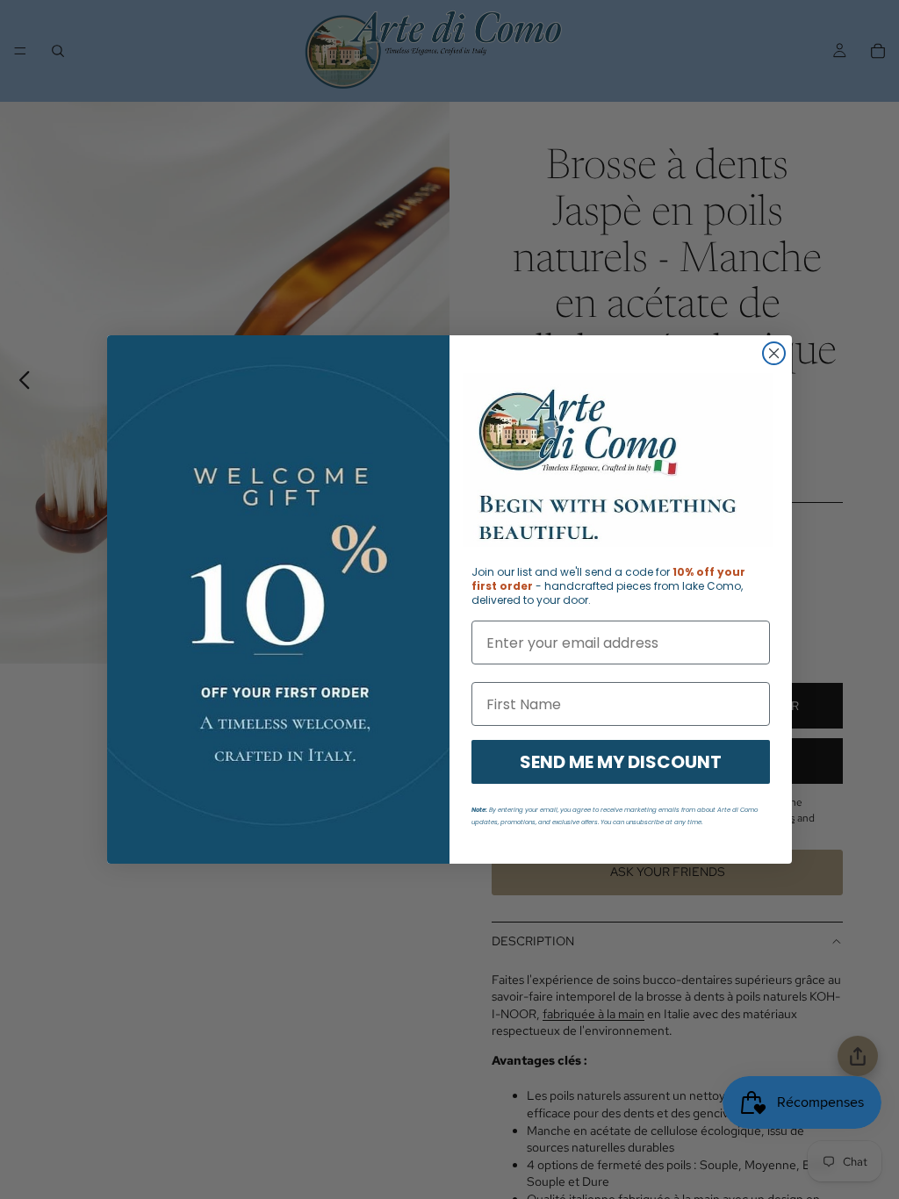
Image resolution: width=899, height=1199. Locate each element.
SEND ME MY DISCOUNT (621, 762)
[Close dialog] (774, 353)
